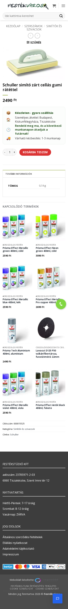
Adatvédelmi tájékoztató (18, 548)
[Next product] (30, 35)
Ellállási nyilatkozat (15, 543)
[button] (54, 6)
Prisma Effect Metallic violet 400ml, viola (15, 407)
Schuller (14, 434)
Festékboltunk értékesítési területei (33, 586)
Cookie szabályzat (21, 588)
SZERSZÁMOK (33, 26)
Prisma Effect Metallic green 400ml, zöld (15, 249)
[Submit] (61, 15)
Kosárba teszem (35, 152)
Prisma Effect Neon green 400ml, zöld (47, 249)
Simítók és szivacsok (24, 428)
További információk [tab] (18, 173)
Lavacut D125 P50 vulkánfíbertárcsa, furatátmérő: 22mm (47, 353)
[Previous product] (37, 35)
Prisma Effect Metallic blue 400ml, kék (15, 301)
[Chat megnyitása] (57, 598)
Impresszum (11, 554)
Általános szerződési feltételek (23, 537)
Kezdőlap (13, 26)
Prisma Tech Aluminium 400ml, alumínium (16, 352)
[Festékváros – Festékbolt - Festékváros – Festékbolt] (28, 5)
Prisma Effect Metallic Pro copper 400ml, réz (48, 301)
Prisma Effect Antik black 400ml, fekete (50, 407)
